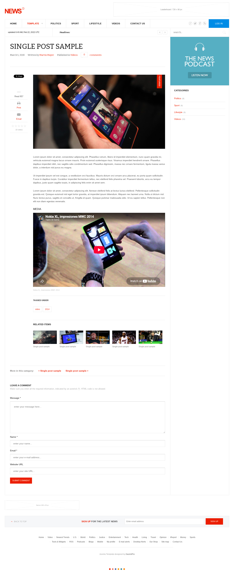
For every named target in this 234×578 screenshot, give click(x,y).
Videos (116, 23)
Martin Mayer (46, 55)
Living (144, 537)
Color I (110, 569)
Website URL (16, 464)
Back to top (20, 521)
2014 (47, 309)
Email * (13, 450)
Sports (192, 537)
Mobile (100, 542)
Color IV (118, 569)
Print (19, 107)
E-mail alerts (124, 542)
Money (183, 537)
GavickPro (130, 554)
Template (33, 23)
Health (135, 537)
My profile (111, 542)
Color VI (124, 569)
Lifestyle (95, 23)
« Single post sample (49, 370)
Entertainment (115, 537)
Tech (126, 537)
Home (13, 23)
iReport (173, 537)
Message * (15, 398)
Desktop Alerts (139, 542)
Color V (121, 569)
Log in (219, 23)
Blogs (91, 542)
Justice (102, 537)
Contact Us (137, 23)
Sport (75, 23)
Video (50, 537)
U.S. (75, 537)
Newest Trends (62, 537)
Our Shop (153, 542)
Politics (56, 23)
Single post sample (41, 346)
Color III (115, 569)
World (82, 537)
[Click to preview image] (99, 112)
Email (18, 119)
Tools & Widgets (59, 542)
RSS (71, 542)
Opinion (163, 537)
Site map (165, 542)
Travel (153, 537)
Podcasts (81, 542)
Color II (112, 569)
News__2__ (15, 10)
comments (96, 55)
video (37, 309)
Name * (14, 437)
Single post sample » (77, 370)
